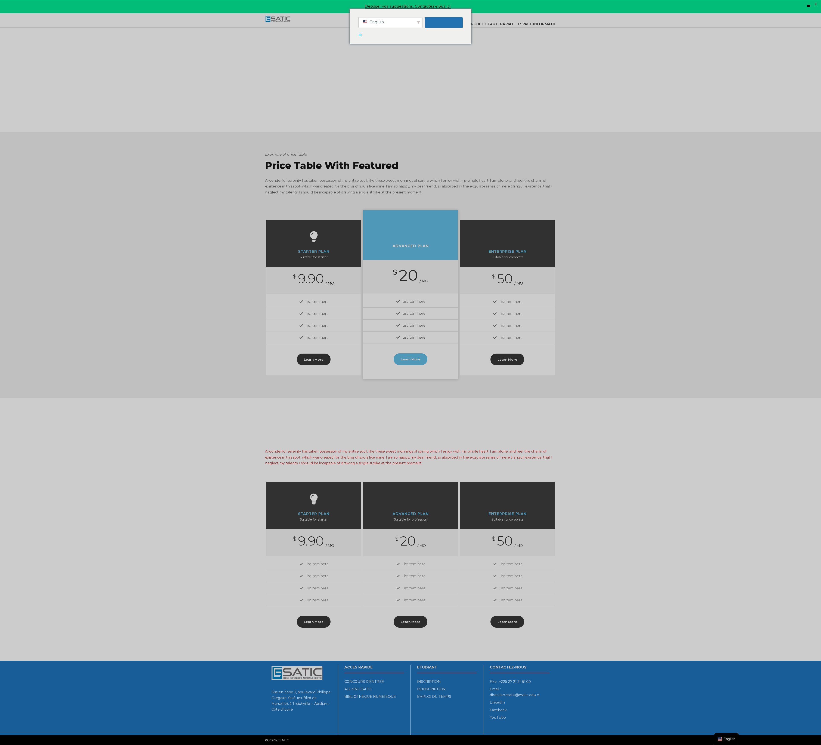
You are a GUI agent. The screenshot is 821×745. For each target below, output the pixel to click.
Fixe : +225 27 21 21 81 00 (510, 682)
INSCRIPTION (429, 682)
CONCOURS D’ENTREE (364, 682)
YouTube (498, 717)
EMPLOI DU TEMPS (434, 697)
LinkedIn (497, 702)
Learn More (313, 359)
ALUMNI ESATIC (358, 689)
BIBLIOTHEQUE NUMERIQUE (370, 697)
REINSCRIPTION (431, 689)
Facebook (498, 710)
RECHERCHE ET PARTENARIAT (486, 24)
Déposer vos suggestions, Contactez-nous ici (408, 6)
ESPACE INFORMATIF (537, 24)
